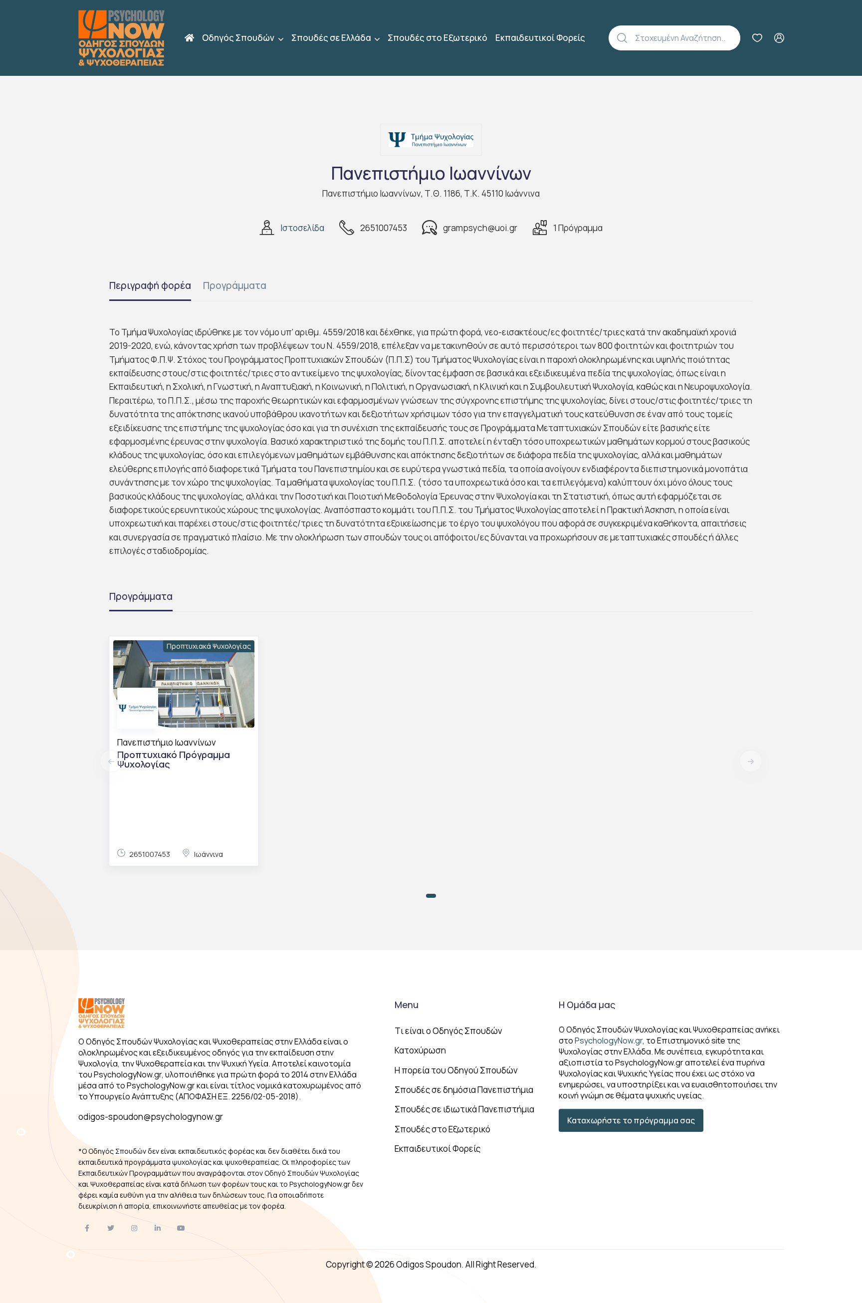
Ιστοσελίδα (302, 228)
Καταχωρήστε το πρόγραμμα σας (631, 1120)
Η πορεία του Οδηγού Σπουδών (456, 1070)
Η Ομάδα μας (587, 1004)
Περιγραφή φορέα (150, 285)
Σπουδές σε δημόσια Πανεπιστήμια (464, 1089)
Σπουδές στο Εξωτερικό (437, 37)
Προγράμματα (234, 285)
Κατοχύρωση (420, 1050)
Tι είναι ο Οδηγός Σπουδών (448, 1031)
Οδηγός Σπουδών (239, 37)
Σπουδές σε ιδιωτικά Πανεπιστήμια (464, 1109)
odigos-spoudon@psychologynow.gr (150, 1116)
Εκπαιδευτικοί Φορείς (540, 37)
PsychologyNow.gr (609, 1040)
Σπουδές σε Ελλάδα (332, 37)
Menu (407, 1004)
